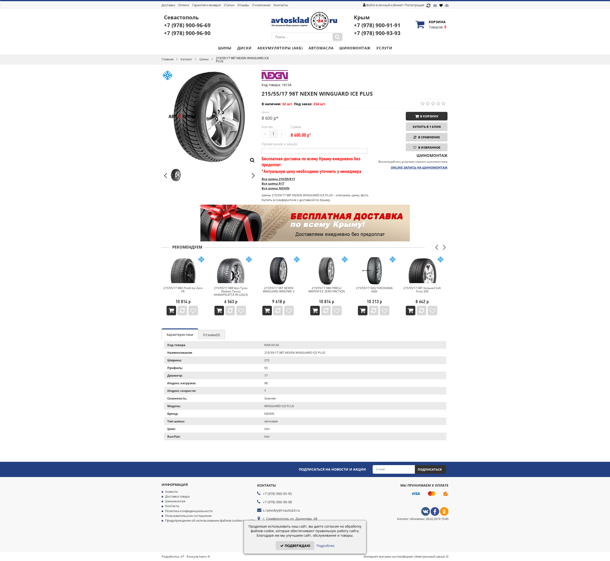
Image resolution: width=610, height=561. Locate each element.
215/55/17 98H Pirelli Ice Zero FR (183, 289)
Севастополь (181, 17)
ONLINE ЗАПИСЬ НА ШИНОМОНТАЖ (419, 167)
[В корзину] (171, 310)
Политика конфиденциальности (189, 511)
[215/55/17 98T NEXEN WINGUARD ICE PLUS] (209, 71)
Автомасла (321, 48)
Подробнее (325, 545)
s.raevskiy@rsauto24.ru (281, 510)
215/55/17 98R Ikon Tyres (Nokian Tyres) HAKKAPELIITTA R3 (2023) (231, 291)
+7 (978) (187, 25)
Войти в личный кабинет (384, 5)
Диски (244, 48)
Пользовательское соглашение (188, 516)
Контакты (281, 5)
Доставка (168, 5)
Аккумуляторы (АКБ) (280, 48)
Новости (171, 491)
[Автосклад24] (425, 514)
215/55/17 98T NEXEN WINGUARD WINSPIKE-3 (279, 289)
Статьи (229, 5)
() (446, 5)
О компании (261, 5)
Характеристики (180, 334)
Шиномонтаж (355, 48)
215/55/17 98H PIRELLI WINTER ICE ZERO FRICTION (326, 289)
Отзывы (243, 5)
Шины (225, 48)
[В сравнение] (182, 310)
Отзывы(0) (211, 334)
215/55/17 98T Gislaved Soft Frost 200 (422, 289)
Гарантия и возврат (206, 5)
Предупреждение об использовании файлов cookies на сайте (210, 520)
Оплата (183, 5)
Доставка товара (177, 496)
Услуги (384, 48)
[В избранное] (193, 310)
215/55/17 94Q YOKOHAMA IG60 (374, 289)
